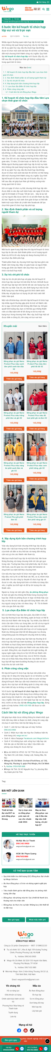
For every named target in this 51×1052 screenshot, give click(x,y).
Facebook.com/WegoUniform (36, 738)
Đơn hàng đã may (37, 1003)
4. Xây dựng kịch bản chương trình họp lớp (21, 83)
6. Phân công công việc (13, 89)
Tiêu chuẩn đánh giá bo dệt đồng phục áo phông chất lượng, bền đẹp (25, 892)
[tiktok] (32, 1030)
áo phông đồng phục (39, 592)
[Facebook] (19, 1030)
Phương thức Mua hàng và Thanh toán (13, 1007)
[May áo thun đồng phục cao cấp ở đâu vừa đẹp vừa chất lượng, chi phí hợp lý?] (42, 803)
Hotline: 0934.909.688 (15, 766)
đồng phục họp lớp (35, 703)
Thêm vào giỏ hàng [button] (14, 379)
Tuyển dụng (13, 1012)
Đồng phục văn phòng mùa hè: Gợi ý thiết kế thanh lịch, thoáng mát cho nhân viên (26, 899)
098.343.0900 (10, 730)
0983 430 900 (25, 705)
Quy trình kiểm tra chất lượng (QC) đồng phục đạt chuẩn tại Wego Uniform (26, 877)
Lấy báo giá (37, 1011)
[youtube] (25, 1030)
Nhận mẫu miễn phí (37, 920)
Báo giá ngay (13, 920)
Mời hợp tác (37, 1007)
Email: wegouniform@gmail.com (25, 979)
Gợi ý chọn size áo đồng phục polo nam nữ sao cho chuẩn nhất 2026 (25, 816)
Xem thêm (42, 326)
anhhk (4, 36)
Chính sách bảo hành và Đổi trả (13, 1000)
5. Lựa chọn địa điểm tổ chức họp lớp (19, 86)
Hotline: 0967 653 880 (27, 967)
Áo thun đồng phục (36, 991)
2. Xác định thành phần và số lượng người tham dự (24, 78)
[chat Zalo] (21, 1048)
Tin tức (26, 36)
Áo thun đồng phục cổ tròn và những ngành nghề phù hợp (25, 885)
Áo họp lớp (36, 995)
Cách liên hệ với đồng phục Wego (21, 92)
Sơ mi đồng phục (37, 999)
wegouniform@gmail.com (25, 846)
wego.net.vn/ (22, 735)
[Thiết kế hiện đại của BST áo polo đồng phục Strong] (9, 803)
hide (29, 67)
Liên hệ (13, 1016)
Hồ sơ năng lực (13, 991)
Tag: (4, 781)
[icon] (17, 1049)
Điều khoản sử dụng (13, 995)
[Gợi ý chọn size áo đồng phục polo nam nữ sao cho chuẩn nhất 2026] (25, 803)
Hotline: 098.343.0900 (27, 956)
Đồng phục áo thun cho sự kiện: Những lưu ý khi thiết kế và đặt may (26, 906)
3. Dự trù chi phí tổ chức (14, 81)
